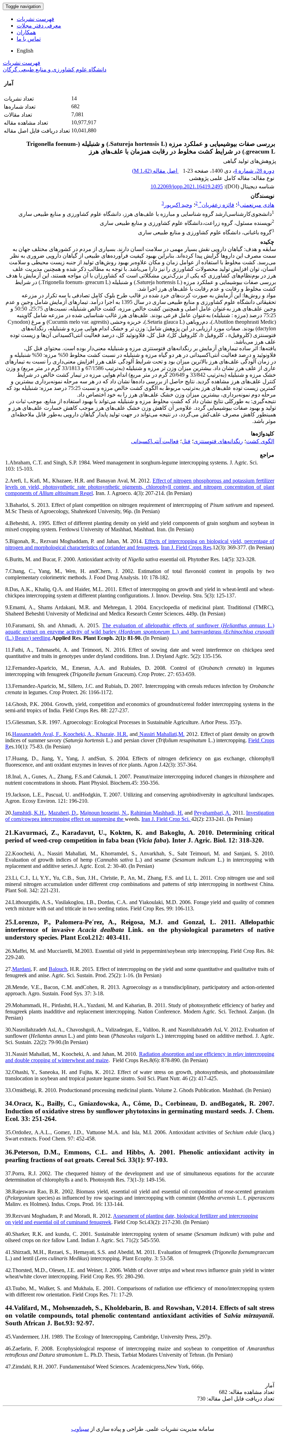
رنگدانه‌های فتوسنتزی (218, 441)
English (25, 51)
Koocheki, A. (77, 734)
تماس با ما (29, 39)
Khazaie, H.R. (111, 734)
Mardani (21, 969)
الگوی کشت (260, 441)
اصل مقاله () (155, 171)
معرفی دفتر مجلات (39, 26)
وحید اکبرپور (178, 205)
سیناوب (80, 1429)
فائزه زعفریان (216, 205)
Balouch (58, 969)
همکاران (26, 32)
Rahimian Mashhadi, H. (156, 813)
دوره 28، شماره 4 (254, 171)
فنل (186, 441)
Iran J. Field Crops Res (186, 547)
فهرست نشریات (35, 19)
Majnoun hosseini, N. (104, 813)
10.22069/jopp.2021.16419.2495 (186, 186)
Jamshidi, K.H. (28, 813)
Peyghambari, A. (212, 813)
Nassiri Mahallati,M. (161, 734)
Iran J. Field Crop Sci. (166, 819)
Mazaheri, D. (62, 813)
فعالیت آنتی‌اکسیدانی (155, 441)
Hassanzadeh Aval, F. (36, 734)
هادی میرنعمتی (257, 205)
